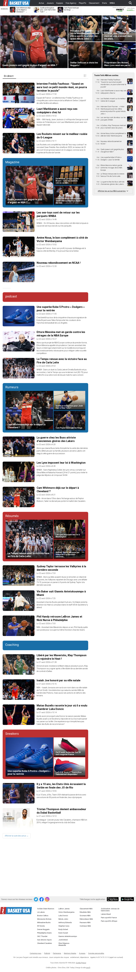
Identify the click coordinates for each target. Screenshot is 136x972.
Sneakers (12, 734)
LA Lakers (41, 912)
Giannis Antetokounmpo (67, 936)
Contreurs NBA (85, 926)
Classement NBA (86, 909)
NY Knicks (41, 926)
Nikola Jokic (63, 919)
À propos (82, 953)
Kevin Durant (63, 933)
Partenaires (57, 953)
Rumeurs (11, 387)
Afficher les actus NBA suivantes (112, 191)
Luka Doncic (63, 916)
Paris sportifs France (109, 918)
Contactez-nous (35, 953)
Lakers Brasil (106, 914)
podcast (11, 296)
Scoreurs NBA (85, 916)
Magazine (12, 162)
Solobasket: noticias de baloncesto (110, 910)
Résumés (12, 516)
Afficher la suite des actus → (16, 836)
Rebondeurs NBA (86, 919)
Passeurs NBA (85, 922)
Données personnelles (96, 953)
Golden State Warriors (45, 909)
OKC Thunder (42, 936)
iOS (113, 899)
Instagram (47, 899)
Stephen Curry (63, 926)
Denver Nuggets (43, 929)
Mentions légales (70, 953)
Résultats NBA (85, 912)
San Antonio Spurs (44, 940)
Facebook (41, 899)
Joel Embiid (63, 940)
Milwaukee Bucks (44, 922)
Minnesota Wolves (44, 919)
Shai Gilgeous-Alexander (64, 944)
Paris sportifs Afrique (109, 921)
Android (127, 899)
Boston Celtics (42, 916)
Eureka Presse (81, 963)
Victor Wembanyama (66, 912)
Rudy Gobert (63, 929)
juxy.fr (88, 968)
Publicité (47, 953)
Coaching (12, 645)
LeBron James (64, 909)
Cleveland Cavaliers (44, 943)
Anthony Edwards (65, 922)
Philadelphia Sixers (44, 933)
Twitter (36, 899)
